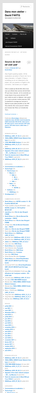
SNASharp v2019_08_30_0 (13, 149)
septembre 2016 (10, 348)
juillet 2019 (8, 317)
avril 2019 (8, 323)
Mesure (11, 173)
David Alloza (8, 70)
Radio (11, 183)
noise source (25, 122)
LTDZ (15, 179)
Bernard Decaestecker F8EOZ (13, 46)
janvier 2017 (8, 344)
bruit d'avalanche (25, 120)
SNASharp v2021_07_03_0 (13, 136)
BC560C (17, 120)
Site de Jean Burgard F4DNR (20, 229)
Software (13, 38)
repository (8, 212)
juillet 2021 (8, 306)
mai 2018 (7, 336)
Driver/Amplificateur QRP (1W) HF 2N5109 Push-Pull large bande (17, 261)
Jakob (7, 242)
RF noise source (9, 123)
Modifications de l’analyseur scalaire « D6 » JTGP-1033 (18, 273)
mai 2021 (7, 308)
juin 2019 (7, 319)
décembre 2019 (9, 312)
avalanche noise (9, 120)
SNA (13, 175)
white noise (23, 125)
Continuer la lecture (11, 114)
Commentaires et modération (14, 166)
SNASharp (12, 192)
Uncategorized (9, 194)
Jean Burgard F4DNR (11, 42)
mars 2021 (8, 310)
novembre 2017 (9, 340)
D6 (15, 177)
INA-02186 (18, 122)
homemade (11, 122)
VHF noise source (15, 125)
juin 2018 (7, 333)
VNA (13, 181)
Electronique (15, 118)
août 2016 (8, 350)
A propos (14, 34)
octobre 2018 (9, 329)
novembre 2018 (9, 327)
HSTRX (16, 188)
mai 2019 (7, 321)
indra (6, 229)
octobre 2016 (9, 346)
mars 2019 (8, 325)
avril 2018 (8, 338)
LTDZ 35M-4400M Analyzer (13, 142)
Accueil (7, 34)
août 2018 (8, 331)
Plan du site (23, 34)
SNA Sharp (18, 244)
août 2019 (8, 314)
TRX (6, 38)
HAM (6, 122)
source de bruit (19, 123)
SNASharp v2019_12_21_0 (13, 144)
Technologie (8, 169)
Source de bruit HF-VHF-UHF (12, 63)
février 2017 (8, 342)
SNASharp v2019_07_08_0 (13, 159)
